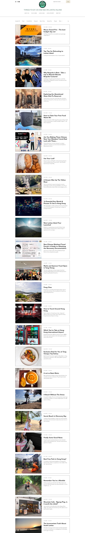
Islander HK (17, 21)
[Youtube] (19, 1)
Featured (36, 21)
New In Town (42, 21)
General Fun (49, 21)
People (55, 21)
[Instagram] (15, 1)
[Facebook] (17, 1)
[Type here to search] (68, 1)
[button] (68, 21)
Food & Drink (29, 21)
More (60, 21)
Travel (23, 21)
